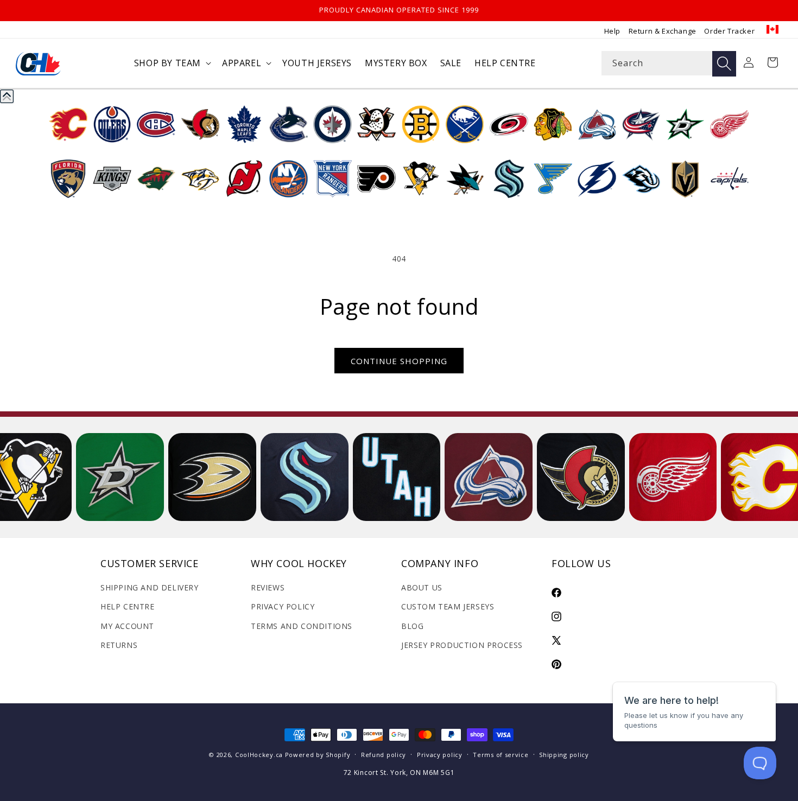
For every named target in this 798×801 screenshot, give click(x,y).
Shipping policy (564, 755)
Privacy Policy (282, 606)
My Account (127, 626)
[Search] (724, 64)
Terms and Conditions (301, 626)
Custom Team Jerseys (447, 606)
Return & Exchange (662, 31)
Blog (412, 626)
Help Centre (127, 606)
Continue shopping (399, 360)
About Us (421, 587)
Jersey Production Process (462, 645)
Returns (118, 645)
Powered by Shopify (318, 755)
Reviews (267, 587)
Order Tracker (729, 31)
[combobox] (668, 63)
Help (612, 31)
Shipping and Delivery (149, 587)
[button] (172, 63)
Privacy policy (440, 755)
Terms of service (500, 755)
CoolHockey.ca (259, 755)
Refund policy (383, 755)
